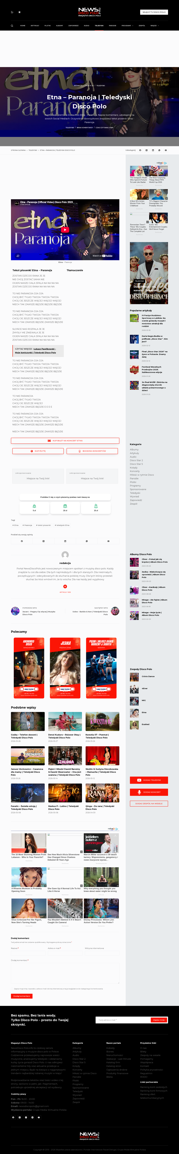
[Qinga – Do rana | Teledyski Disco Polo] (102, 793)
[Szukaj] (12, 26)
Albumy (59, 26)
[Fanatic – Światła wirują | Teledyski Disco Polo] (28, 793)
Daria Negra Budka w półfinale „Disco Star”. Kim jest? (155, 339)
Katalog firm (113, 1062)
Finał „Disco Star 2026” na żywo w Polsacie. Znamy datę (154, 354)
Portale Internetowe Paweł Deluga (100, 1150)
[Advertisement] (89, 49)
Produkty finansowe (117, 1073)
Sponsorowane (138, 489)
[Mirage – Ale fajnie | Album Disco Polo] (134, 603)
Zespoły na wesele (150, 1055)
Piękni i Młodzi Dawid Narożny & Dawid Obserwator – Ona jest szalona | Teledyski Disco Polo (64, 772)
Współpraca (146, 1062)
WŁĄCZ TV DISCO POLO (154, 12)
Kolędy (133, 467)
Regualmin (146, 1073)
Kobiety (110, 1048)
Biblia (109, 1077)
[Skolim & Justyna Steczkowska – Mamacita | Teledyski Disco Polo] (102, 755)
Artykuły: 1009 (65, 592)
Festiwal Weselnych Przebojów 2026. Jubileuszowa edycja (152, 370)
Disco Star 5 (136, 464)
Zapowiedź (73, 26)
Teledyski (99, 26)
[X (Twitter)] (146, 150)
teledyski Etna (62, 525)
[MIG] (134, 701)
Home (22, 26)
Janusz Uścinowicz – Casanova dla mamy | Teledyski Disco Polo (27, 772)
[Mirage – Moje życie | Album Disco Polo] (134, 615)
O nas (143, 1048)
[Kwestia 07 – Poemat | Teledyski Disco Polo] (102, 721)
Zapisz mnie (159, 1020)
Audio (86, 26)
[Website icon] (65, 586)
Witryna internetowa (94, 948)
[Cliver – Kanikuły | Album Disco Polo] (134, 590)
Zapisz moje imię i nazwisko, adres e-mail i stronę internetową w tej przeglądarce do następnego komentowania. (58, 989)
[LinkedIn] (153, 150)
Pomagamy (146, 1059)
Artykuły (35, 26)
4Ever (145, 688)
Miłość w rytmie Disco (142, 475)
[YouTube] (32, 1117)
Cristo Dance (148, 676)
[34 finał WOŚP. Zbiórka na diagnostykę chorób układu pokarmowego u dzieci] (134, 385)
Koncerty (135, 471)
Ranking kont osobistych (153, 1087)
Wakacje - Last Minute (118, 1059)
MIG (144, 700)
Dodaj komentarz (19, 960)
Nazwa (15, 948)
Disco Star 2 (136, 460)
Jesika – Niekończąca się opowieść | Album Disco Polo (153, 574)
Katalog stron (113, 1066)
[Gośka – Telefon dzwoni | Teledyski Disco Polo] (28, 721)
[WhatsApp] (159, 150)
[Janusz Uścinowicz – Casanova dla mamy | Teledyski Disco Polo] (28, 755)
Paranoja (27, 525)
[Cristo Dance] (134, 677)
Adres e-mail (54, 948)
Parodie (112, 26)
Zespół (142, 26)
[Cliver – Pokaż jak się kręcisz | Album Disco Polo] (134, 562)
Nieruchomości (114, 1055)
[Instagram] (26, 1117)
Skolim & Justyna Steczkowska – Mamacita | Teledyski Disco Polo (102, 772)
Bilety (143, 1051)
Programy (126, 26)
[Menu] (12, 12)
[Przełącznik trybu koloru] (19, 12)
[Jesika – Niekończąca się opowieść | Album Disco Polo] (134, 575)
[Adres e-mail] (166, 150)
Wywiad (134, 496)
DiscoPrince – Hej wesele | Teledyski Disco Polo (145, 290)
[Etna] (134, 713)
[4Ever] (134, 689)
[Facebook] (140, 150)
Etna (15, 525)
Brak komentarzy (85, 128)
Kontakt (144, 1066)
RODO (143, 1077)
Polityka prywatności (151, 1069)
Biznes (110, 1051)
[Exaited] (134, 725)
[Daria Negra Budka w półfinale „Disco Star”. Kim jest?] (134, 339)
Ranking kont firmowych (153, 1090)
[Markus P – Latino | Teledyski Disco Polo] (65, 793)
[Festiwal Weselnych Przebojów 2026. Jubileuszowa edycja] (134, 370)
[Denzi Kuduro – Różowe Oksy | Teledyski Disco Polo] (65, 721)
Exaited (145, 724)
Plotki (48, 26)
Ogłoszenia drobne (116, 1069)
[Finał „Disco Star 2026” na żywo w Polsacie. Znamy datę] (134, 354)
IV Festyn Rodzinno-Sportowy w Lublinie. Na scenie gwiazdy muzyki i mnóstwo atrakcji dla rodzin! (153, 320)
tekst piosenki (43, 525)
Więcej (154, 26)
